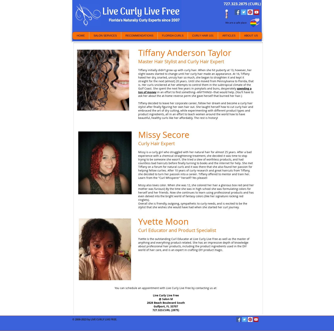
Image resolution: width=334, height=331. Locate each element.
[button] (251, 35)
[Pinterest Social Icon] (250, 12)
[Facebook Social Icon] (237, 12)
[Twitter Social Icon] (243, 12)
